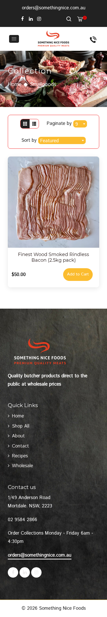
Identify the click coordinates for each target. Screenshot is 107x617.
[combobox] (80, 123)
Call (94, 39)
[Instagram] (39, 19)
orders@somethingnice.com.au (53, 8)
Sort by (29, 140)
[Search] (69, 19)
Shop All (20, 426)
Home (15, 84)
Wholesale (22, 466)
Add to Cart (78, 274)
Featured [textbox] (49, 141)
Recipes (20, 456)
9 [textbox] (76, 124)
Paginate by (59, 123)
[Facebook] (22, 19)
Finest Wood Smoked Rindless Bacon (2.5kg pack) (53, 257)
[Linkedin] (31, 19)
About (18, 436)
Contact (20, 446)
